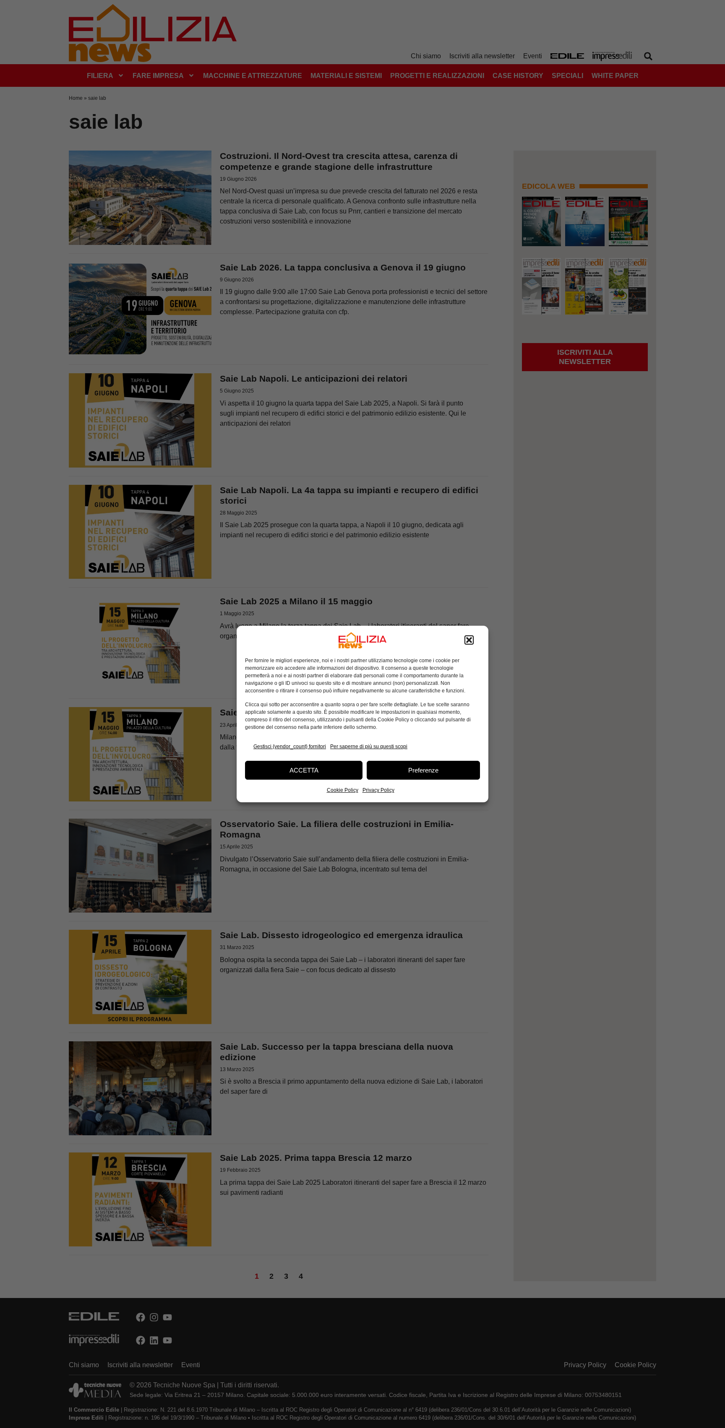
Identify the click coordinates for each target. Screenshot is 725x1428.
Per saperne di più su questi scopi (368, 746)
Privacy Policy (378, 790)
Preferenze (423, 770)
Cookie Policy (342, 790)
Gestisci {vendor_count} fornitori (289, 746)
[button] (469, 640)
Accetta (303, 770)
